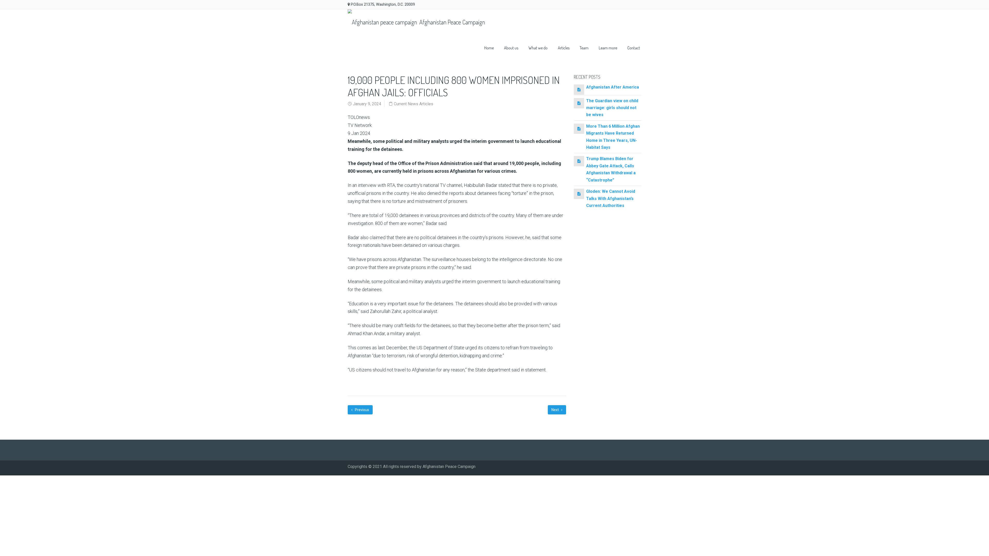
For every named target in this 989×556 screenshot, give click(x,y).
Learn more (608, 47)
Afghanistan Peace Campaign (451, 22)
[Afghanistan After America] (579, 89)
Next (555, 410)
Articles (563, 47)
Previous (361, 410)
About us (511, 47)
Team (584, 47)
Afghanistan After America (612, 87)
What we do (538, 47)
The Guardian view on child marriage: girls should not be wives (612, 107)
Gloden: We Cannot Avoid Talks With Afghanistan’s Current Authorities (610, 198)
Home (489, 47)
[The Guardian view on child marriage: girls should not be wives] (579, 103)
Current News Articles (413, 103)
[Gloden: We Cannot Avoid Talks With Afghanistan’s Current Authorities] (579, 193)
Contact (633, 47)
